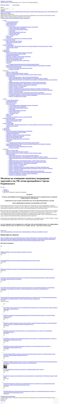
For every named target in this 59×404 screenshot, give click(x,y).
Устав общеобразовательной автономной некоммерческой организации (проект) (20, 260)
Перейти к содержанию (6, 1)
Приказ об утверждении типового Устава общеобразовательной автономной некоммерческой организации (27, 269)
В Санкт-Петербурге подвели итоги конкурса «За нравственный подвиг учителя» (23, 369)
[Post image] (4, 250)
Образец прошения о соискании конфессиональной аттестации (16, 252)
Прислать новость (5, 5)
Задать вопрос (16, 5)
